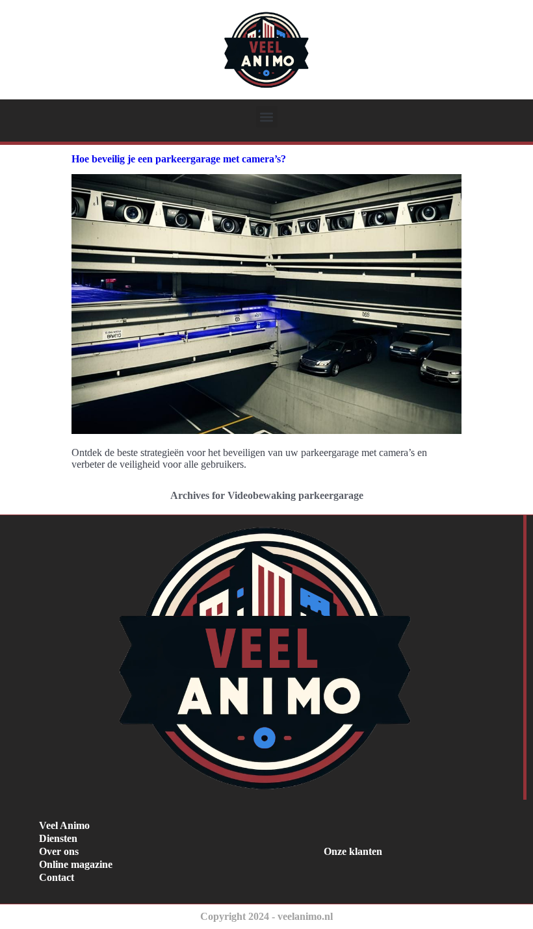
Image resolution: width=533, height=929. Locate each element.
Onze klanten (353, 851)
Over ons (59, 851)
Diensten (58, 838)
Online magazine (75, 864)
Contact (56, 877)
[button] (267, 116)
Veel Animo (64, 825)
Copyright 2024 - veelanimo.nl (266, 916)
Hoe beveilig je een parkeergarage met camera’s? (179, 158)
